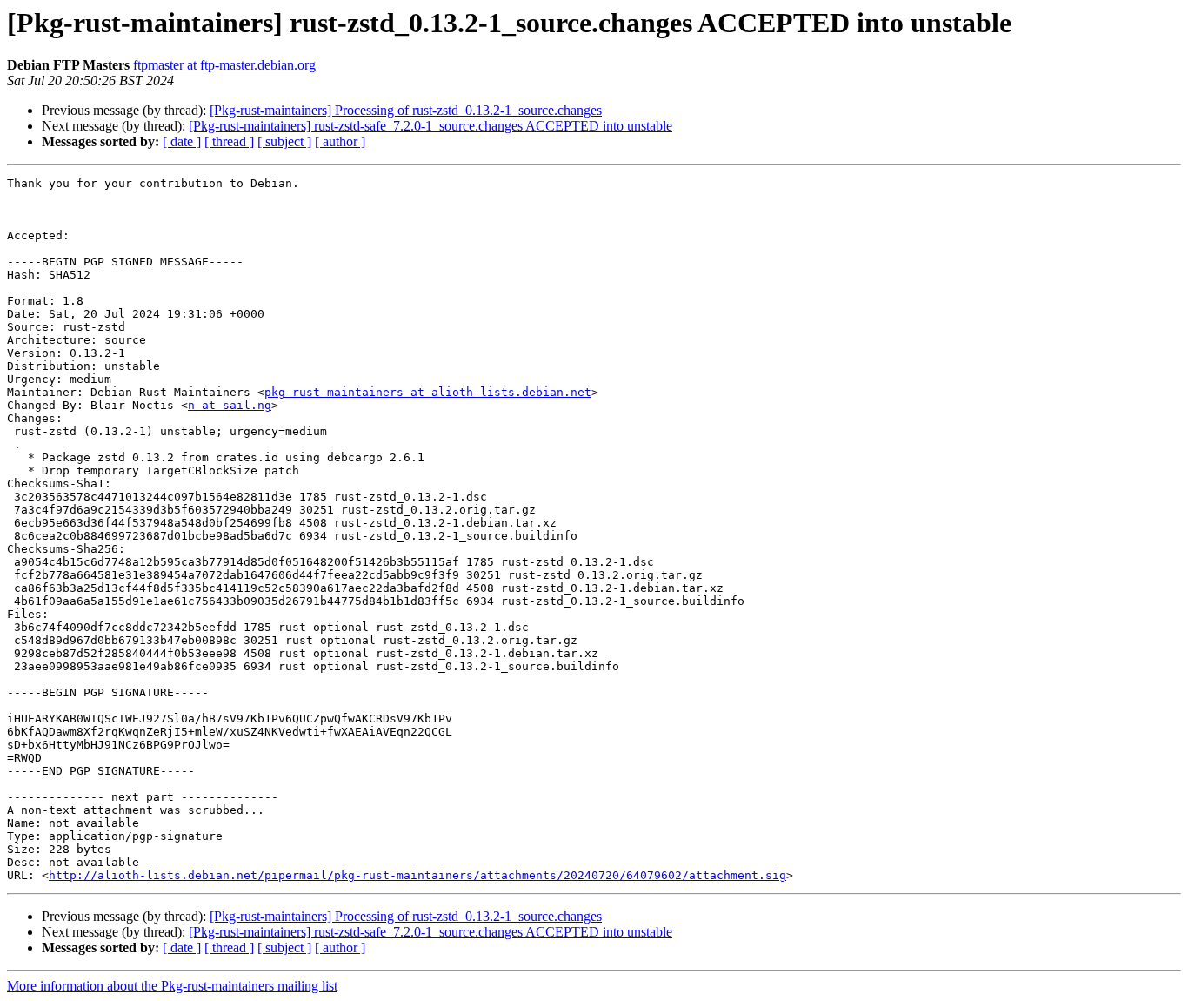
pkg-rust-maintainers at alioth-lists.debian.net (427, 392)
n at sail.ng (229, 405)
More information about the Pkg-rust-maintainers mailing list (172, 985)
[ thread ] (229, 141)
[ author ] (340, 141)
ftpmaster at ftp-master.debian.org (224, 64)
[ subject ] (284, 141)
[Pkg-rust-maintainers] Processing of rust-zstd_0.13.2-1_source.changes (406, 110)
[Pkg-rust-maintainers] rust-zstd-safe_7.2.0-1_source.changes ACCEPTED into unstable (430, 125)
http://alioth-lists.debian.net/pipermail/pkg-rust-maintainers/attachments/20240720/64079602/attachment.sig (417, 875)
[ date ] (182, 141)
